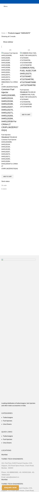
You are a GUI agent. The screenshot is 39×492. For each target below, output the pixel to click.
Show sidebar (8, 42)
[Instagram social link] (17, 1)
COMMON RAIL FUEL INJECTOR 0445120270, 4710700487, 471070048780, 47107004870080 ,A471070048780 (28, 76)
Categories (5, 16)
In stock (4, 189)
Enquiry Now (10, 488)
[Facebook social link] (15, 1)
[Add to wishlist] (3, 172)
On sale (4, 185)
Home (3, 33)
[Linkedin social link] (24, 1)
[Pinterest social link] (22, 1)
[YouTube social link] (19, 1)
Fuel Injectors (6, 135)
